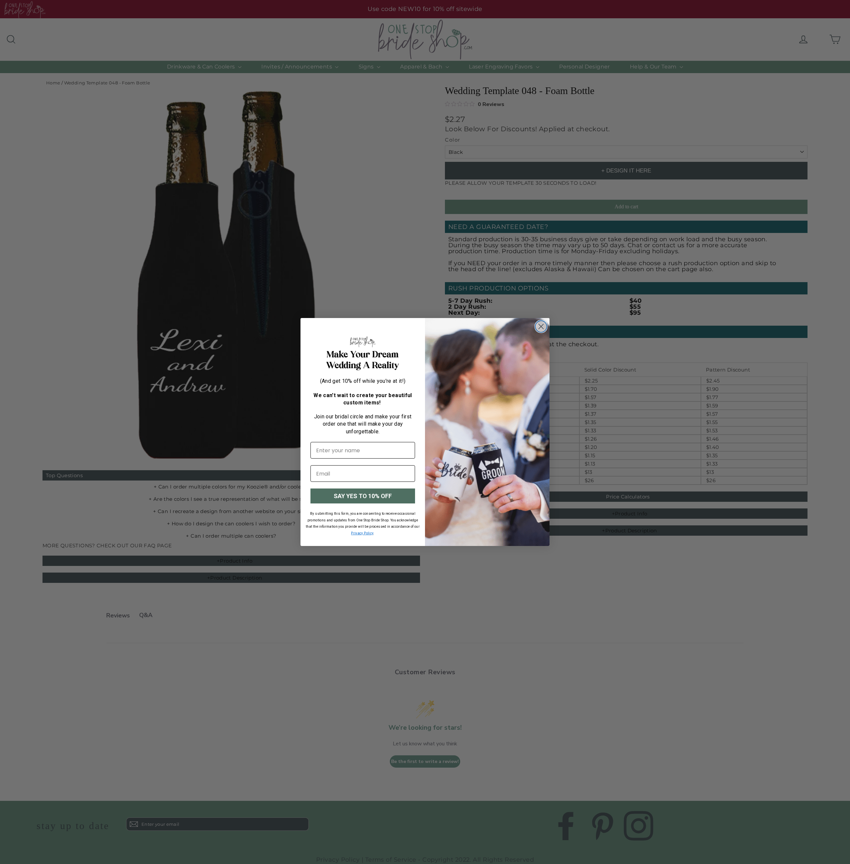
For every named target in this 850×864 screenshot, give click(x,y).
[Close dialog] (541, 326)
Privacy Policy (362, 533)
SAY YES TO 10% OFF (363, 495)
